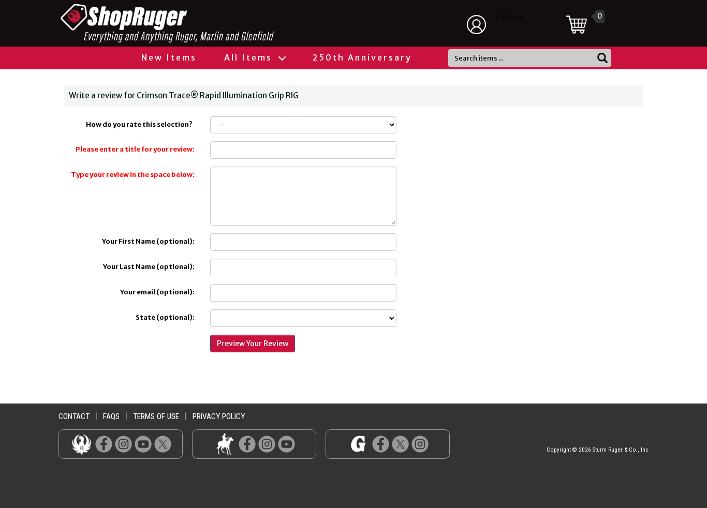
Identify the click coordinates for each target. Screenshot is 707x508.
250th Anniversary (362, 57)
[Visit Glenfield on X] (400, 444)
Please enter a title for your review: (135, 149)
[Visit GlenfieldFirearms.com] (358, 444)
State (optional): (165, 317)
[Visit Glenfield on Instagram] (420, 444)
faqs (111, 416)
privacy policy (219, 416)
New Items (169, 57)
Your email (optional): (157, 292)
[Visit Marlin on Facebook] (247, 444)
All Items (249, 57)
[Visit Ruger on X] (163, 444)
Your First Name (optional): (148, 241)
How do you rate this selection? (140, 124)
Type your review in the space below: (133, 174)
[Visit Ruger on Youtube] (143, 444)
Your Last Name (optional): (149, 266)
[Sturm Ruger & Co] (195, 23)
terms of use (156, 416)
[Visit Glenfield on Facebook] (381, 444)
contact (74, 416)
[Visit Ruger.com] (81, 444)
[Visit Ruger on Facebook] (104, 444)
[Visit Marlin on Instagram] (267, 444)
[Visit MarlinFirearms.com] (225, 444)
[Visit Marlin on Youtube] (286, 444)
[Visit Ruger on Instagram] (123, 444)
